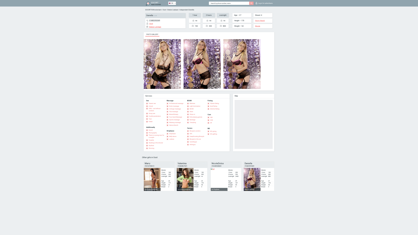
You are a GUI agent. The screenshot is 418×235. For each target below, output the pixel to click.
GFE (191, 133)
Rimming (151, 148)
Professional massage (176, 103)
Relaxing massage (175, 122)
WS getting (213, 134)
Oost (164, 10)
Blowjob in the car (195, 139)
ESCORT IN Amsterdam (153, 10)
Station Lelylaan (172, 10)
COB (211, 120)
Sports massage (174, 120)
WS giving (213, 131)
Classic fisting (214, 103)
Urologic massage (175, 109)
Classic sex (152, 103)
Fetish (151, 121)
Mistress (192, 103)
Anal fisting (213, 106)
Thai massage (173, 111)
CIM (211, 117)
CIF (211, 123)
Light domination (195, 106)
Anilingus (193, 144)
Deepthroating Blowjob (197, 136)
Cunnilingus (193, 142)
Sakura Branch (173, 125)
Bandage (192, 120)
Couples (151, 140)
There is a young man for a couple (156, 136)
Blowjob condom (195, 131)
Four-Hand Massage (175, 117)
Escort (151, 130)
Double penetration (155, 116)
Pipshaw (151, 145)
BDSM (192, 109)
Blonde (257, 26)
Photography (153, 133)
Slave (191, 111)
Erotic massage (174, 106)
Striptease (172, 133)
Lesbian (171, 139)
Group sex (152, 113)
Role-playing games (196, 117)
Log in (265, 3)
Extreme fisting (214, 109)
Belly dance (172, 136)
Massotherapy (173, 114)
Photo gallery (152, 34)
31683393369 (154, 20)
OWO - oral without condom (154, 110)
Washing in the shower (156, 143)
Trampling (193, 122)
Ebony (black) (260, 21)
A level (151, 106)
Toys (150, 119)
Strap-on (192, 114)
